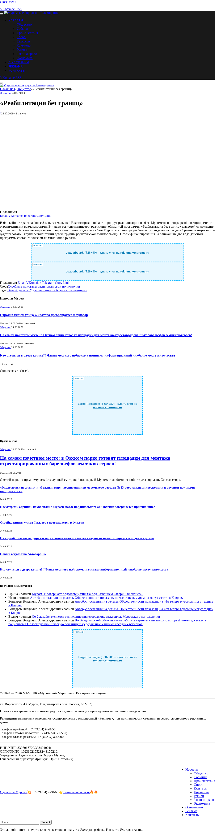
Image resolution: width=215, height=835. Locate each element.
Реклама (15, 66)
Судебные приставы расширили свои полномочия (44, 286)
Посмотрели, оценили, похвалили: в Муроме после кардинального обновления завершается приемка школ (77, 506)
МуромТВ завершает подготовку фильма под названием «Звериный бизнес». (87, 594)
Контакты (16, 71)
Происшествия (27, 33)
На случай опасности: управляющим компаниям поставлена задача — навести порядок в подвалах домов (77, 538)
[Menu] (1, 13)
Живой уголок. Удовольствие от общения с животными (47, 290)
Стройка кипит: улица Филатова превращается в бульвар (44, 315)
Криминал (24, 45)
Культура (23, 41)
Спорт (21, 37)
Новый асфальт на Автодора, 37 (23, 554)
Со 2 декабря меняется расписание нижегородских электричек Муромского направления (96, 616)
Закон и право (27, 54)
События (23, 28)
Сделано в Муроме (13, 792)
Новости (15, 20)
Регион (22, 49)
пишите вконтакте (76, 792)
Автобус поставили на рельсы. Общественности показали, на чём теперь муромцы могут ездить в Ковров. (106, 597)
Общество (24, 24)
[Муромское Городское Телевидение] (31, 12)
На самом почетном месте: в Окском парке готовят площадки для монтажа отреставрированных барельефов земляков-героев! (96, 335)
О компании (18, 62)
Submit (45, 822)
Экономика (25, 58)
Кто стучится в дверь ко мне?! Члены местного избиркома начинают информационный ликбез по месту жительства (87, 355)
